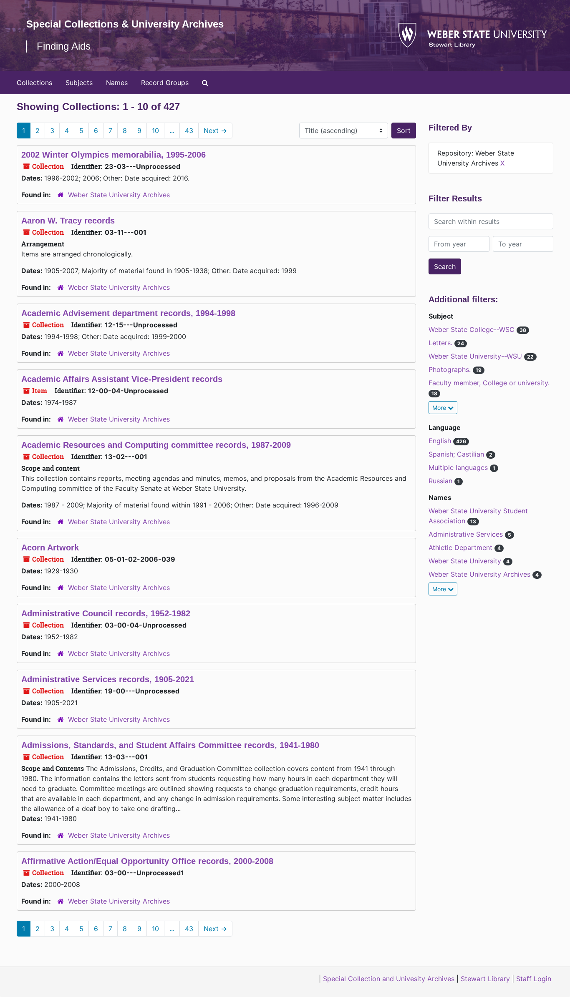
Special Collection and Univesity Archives (388, 978)
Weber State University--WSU (476, 356)
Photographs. (451, 369)
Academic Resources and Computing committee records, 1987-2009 (156, 445)
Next (215, 130)
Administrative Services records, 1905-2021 (107, 679)
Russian (441, 481)
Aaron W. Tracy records (68, 220)
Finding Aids (64, 46)
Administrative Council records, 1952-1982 (105, 613)
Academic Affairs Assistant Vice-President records (121, 379)
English (441, 441)
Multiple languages (459, 467)
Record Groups (165, 82)
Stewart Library (485, 978)
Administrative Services (467, 534)
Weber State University (466, 561)
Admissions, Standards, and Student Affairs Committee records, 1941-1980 (170, 745)
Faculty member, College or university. (489, 383)
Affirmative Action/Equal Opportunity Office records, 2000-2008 (147, 861)
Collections (34, 82)
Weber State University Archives (119, 195)
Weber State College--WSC (473, 329)
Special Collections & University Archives (125, 24)
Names (117, 82)
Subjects (79, 82)
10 (155, 130)
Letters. (441, 343)
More (440, 407)
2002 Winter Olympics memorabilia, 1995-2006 (113, 154)
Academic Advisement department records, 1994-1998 (128, 313)
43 (189, 130)
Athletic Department (461, 547)
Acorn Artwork (50, 547)
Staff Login (533, 978)
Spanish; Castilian (457, 454)
